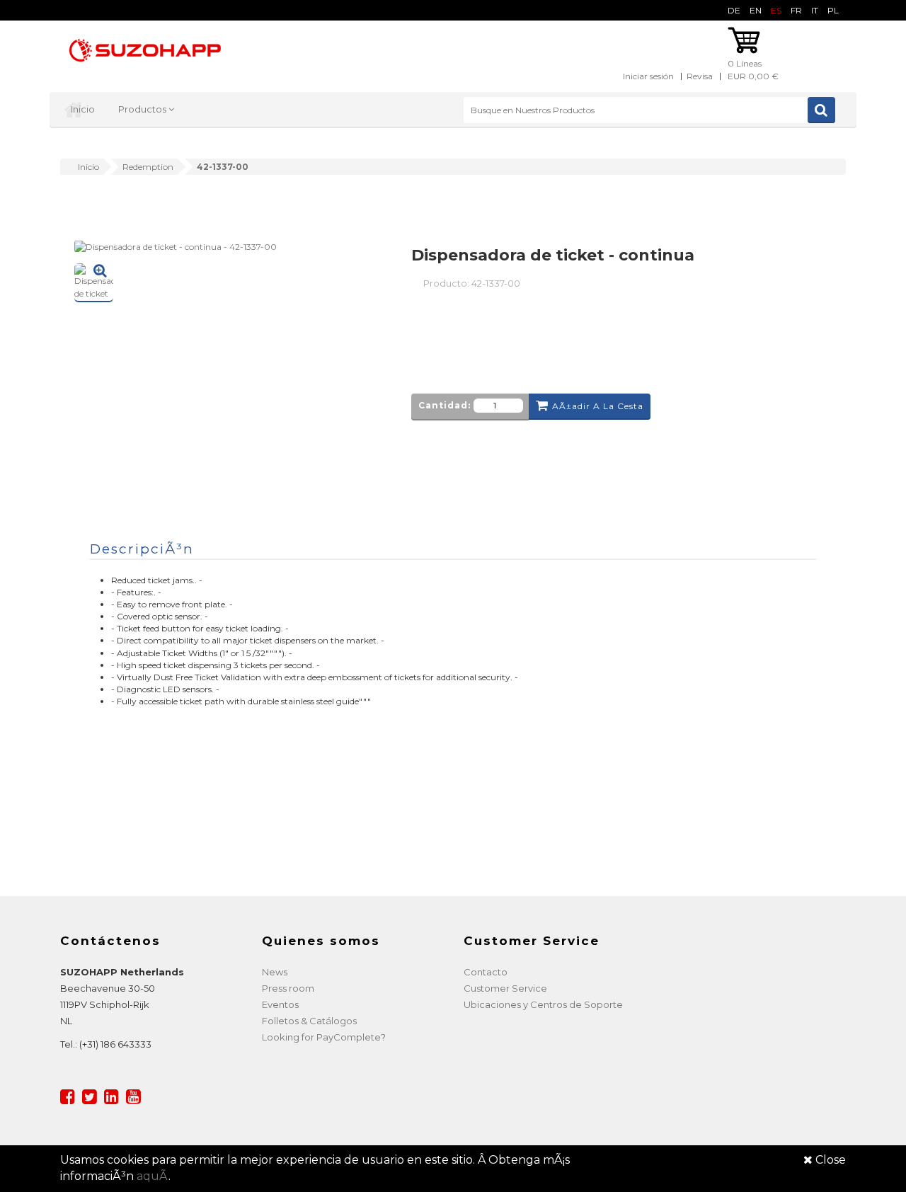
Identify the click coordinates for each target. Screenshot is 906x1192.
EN (756, 10)
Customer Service (505, 988)
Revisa (700, 76)
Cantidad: (444, 405)
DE (734, 10)
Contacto (486, 972)
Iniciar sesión (648, 76)
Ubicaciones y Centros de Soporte (543, 1004)
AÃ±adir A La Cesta (597, 406)
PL (833, 10)
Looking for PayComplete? (324, 1037)
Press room (288, 988)
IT (814, 10)
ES (776, 10)
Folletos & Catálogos (309, 1020)
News (274, 972)
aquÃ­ (152, 1176)
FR (796, 10)
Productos (143, 109)
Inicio (83, 109)
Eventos (280, 1004)
